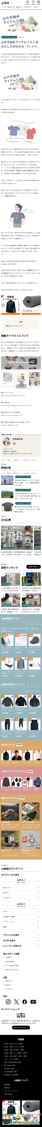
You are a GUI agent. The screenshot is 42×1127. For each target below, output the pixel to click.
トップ (3, 7)
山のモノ (9, 460)
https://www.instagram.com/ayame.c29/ (16, 405)
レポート (36, 7)
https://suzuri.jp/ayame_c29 (11, 415)
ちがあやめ (18, 438)
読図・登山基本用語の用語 (12, 1062)
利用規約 (7, 1088)
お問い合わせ (8, 1094)
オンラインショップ (33, 624)
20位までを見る (32, 567)
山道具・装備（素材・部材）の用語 (15, 1056)
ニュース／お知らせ (12, 945)
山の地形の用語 (9, 1068)
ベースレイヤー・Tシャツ (29, 460)
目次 (21, 322)
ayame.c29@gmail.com (9, 425)
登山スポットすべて (12, 970)
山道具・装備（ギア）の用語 (13, 1044)
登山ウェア (10, 7)
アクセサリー (27, 7)
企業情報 (7, 1084)
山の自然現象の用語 (10, 1071)
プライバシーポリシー (11, 1091)
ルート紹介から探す (12, 965)
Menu (38, 4)
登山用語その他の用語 (11, 1075)
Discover (27, 4)
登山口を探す (10, 961)
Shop (33, 4)
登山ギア (19, 7)
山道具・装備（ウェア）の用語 (14, 1047)
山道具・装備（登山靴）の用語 (14, 1050)
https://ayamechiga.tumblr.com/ (13, 395)
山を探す (8, 957)
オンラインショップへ (20, 1027)
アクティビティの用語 (11, 1059)
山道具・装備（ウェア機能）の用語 (15, 1053)
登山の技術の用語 (9, 1065)
